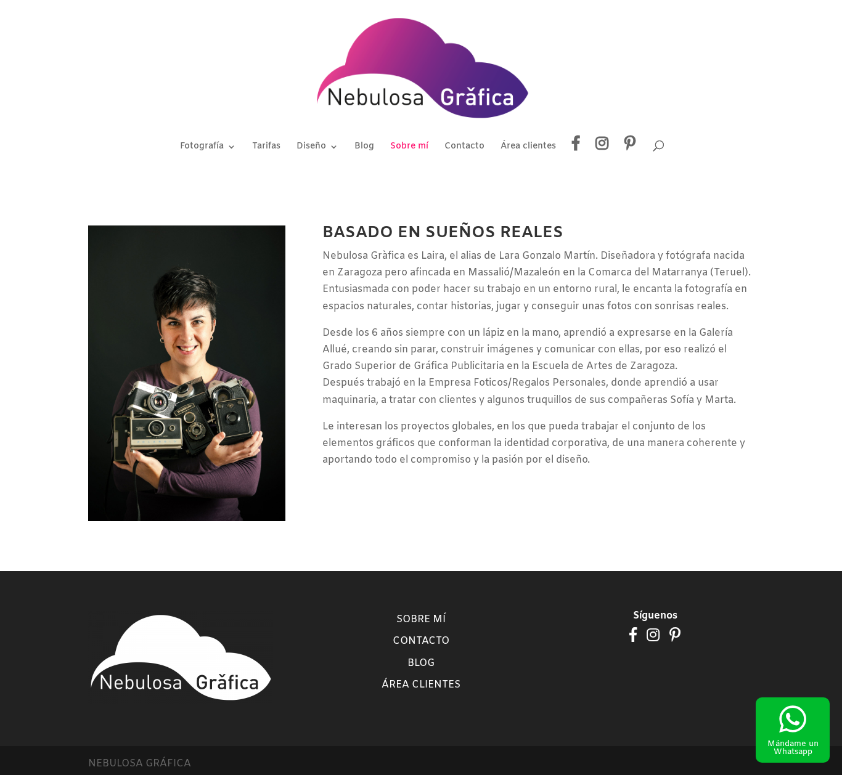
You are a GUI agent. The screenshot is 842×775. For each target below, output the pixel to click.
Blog (364, 147)
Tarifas (266, 147)
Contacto (464, 147)
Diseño (311, 147)
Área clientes (528, 147)
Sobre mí (409, 147)
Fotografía (202, 147)
